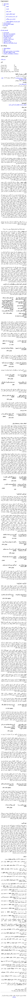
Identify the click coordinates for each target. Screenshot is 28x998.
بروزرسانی (3, 59)
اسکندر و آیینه (23, 104)
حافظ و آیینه (17, 104)
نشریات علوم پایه (7, 37)
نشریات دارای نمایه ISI (8, 35)
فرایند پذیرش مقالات (10, 19)
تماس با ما (5, 25)
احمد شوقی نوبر (22, 84)
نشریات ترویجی (6, 40)
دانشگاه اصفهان (6, 48)
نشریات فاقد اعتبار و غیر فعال (10, 42)
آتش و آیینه (11, 104)
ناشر (4, 5)
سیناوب (14, 996)
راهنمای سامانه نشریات (8, 24)
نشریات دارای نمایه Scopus (9, 33)
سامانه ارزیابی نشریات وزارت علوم (11, 51)
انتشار (7, 6)
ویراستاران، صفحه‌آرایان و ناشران (10, 53)
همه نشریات (6, 32)
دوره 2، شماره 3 (19, 77)
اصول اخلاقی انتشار (10, 13)
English (5, 27)
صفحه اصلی (6, 3)
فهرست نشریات (7, 22)
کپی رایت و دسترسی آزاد (11, 16)
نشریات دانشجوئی (7, 41)
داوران (7, 8)
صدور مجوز (8, 11)
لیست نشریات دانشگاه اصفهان (13, 21)
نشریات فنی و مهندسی (8, 39)
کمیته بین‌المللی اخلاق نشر (9, 52)
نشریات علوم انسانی (8, 36)
